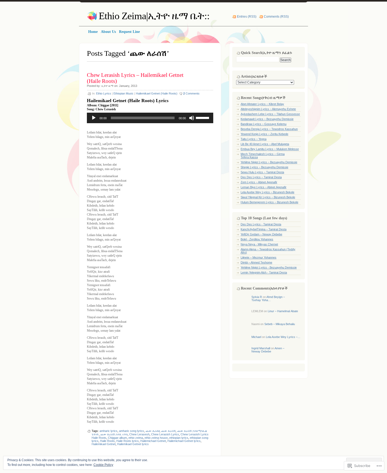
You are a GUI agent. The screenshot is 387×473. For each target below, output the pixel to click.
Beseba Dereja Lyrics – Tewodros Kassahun (269, 129)
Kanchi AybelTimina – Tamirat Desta (263, 229)
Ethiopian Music (123, 93)
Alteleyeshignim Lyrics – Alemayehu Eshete (268, 109)
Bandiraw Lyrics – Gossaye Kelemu (263, 124)
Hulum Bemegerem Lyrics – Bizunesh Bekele (269, 202)
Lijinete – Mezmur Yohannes (258, 257)
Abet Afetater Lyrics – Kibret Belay (262, 104)
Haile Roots (107, 440)
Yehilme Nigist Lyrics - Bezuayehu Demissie (269, 267)
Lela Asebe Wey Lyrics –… (283, 336)
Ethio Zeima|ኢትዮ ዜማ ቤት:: (154, 15)
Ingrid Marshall (260, 348)
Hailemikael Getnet (104, 444)
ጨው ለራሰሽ (168, 430)
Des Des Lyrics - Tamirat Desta (261, 224)
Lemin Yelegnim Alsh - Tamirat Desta (264, 272)
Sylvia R (256, 296)
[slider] (203, 117)
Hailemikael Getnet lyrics (133, 444)
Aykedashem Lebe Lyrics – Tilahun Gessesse (270, 114)
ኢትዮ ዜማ (107, 85)
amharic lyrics (108, 430)
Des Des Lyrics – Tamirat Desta (261, 177)
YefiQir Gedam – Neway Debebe (261, 234)
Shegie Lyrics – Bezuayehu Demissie (264, 167)
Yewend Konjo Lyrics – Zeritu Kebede (264, 134)
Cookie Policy (103, 465)
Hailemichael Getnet (153, 440)
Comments (191, 93)
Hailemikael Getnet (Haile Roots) (156, 93)
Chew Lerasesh (139, 434)
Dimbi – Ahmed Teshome (256, 262)
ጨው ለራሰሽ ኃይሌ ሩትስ (114, 434)
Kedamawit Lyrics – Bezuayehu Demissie (267, 119)
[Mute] (191, 118)
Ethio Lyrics (103, 93)
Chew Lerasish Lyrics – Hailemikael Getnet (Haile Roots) (135, 78)
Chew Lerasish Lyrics (165, 434)
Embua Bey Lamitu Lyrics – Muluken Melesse (270, 149)
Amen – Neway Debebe (267, 350)
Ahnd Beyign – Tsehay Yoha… (268, 298)
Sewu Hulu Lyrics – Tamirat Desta (262, 172)
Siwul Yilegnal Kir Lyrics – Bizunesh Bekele (268, 197)
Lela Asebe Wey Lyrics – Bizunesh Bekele (267, 192)
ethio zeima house (156, 437)
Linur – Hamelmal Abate (283, 311)
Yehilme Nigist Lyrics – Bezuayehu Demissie (269, 162)
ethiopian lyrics (178, 437)
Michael (256, 336)
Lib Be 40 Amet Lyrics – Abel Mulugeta (265, 144)
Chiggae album (117, 437)
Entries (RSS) (246, 16)
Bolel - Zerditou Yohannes (257, 239)
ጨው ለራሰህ (153, 430)
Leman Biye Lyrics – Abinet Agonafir (263, 187)
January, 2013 (128, 85)
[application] (150, 118)
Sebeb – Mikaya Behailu (279, 324)
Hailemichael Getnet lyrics (184, 440)
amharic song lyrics (131, 430)
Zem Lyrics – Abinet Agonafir (259, 182)
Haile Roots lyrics (127, 440)
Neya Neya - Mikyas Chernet (259, 244)
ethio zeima (135, 437)
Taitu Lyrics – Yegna (253, 139)
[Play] (93, 118)
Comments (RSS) (276, 16)
